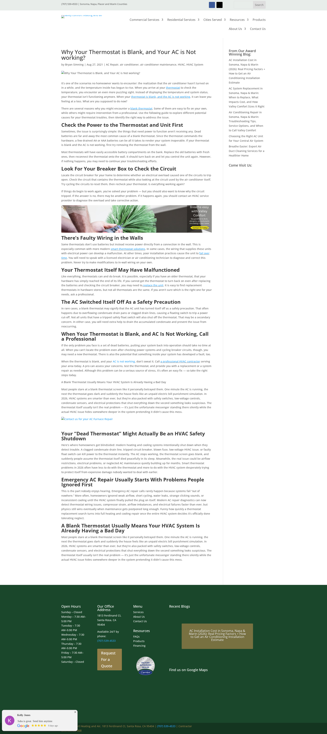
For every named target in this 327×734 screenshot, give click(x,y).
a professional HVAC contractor (180, 361)
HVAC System (194, 64)
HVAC (181, 64)
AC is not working (124, 361)
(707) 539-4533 (106, 640)
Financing (139, 645)
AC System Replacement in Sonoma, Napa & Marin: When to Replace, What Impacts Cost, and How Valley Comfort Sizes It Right (246, 97)
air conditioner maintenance (158, 64)
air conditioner (129, 64)
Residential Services (181, 20)
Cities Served (212, 20)
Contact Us (258, 29)
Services (138, 612)
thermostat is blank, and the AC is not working (160, 97)
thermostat (173, 87)
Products (259, 20)
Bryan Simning (74, 64)
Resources (237, 20)
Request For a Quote (108, 659)
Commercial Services (144, 20)
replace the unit (152, 285)
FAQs (136, 636)
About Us (235, 29)
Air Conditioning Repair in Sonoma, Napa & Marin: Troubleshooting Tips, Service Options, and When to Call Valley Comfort (246, 121)
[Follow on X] (219, 5)
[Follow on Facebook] (212, 5)
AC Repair (112, 64)
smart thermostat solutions (128, 249)
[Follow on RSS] (262, 728)
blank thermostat (141, 108)
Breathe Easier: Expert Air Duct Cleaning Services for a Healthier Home (246, 151)
